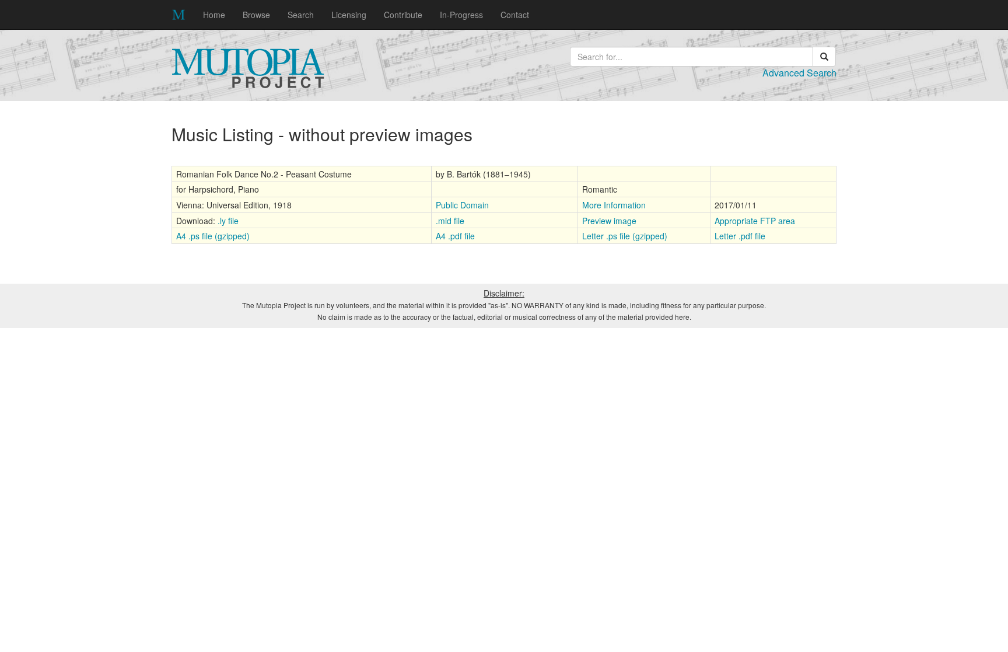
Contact (515, 14)
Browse (256, 14)
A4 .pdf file (455, 236)
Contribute (403, 14)
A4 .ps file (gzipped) (213, 236)
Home (214, 14)
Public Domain (462, 205)
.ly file (228, 220)
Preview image (609, 220)
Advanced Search (799, 72)
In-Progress (461, 14)
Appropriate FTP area (755, 220)
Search (301, 14)
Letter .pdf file (740, 236)
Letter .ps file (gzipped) (624, 236)
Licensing (348, 14)
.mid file (450, 220)
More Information (614, 205)
